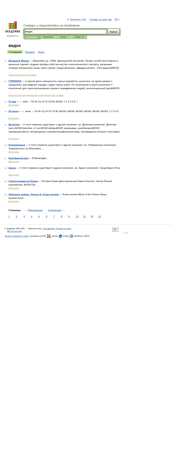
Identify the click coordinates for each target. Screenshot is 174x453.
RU (116, 19)
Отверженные (16, 145)
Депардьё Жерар (18, 60)
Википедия (13, 105)
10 (77, 216)
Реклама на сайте (63, 229)
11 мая (12, 101)
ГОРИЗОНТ (15, 81)
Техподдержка (49, 229)
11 (84, 216)
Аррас (12, 167)
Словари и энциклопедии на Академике (51, 25)
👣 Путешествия (14, 231)
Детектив (14, 124)
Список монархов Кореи (23, 181)
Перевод (30, 52)
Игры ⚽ (79, 37)
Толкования (31, 37)
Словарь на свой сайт (100, 19)
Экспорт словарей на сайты (17, 236)
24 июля (13, 111)
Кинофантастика (18, 158)
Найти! (113, 31)
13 (99, 216)
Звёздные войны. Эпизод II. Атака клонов (33, 194)
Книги (63, 37)
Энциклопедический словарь (22, 75)
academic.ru (12, 36)
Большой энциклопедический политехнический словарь (36, 95)
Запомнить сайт (78, 19)
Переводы (48, 37)
